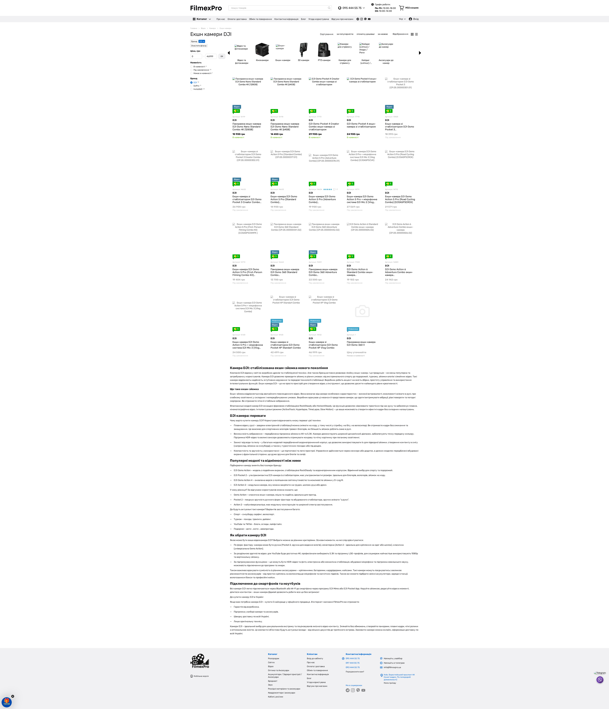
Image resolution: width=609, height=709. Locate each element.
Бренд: (194, 41)
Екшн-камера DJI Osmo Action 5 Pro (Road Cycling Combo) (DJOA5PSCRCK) (400, 199)
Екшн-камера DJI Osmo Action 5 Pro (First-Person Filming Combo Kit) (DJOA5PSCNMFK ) (247, 273)
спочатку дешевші (365, 34)
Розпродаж (273, 658)
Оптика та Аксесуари (278, 670)
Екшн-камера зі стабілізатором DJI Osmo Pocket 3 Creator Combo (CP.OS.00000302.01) (247, 200)
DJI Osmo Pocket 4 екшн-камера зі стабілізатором (361, 125)
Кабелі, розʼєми (275, 697)
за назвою (383, 34)
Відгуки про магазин (342, 19)
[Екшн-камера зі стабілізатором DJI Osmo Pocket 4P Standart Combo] (286, 311)
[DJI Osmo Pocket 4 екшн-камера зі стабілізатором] (362, 93)
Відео (270, 666)
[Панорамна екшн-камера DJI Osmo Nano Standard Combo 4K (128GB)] (248, 93)
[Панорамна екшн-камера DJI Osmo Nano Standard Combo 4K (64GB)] (286, 93)
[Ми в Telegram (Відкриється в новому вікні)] (358, 19)
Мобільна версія (201, 676)
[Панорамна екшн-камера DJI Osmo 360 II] (362, 311)
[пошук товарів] (329, 7)
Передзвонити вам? (355, 672)
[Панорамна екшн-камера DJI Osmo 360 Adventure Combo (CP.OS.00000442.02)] (324, 238)
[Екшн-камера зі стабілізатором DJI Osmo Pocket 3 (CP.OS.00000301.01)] (400, 93)
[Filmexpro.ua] (206, 660)
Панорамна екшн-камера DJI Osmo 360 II (361, 343)
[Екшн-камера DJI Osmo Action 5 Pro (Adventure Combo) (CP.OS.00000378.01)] (324, 166)
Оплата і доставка (237, 19)
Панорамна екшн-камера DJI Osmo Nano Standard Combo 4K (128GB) (246, 126)
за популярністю (345, 34)
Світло (271, 662)
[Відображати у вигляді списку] (416, 34)
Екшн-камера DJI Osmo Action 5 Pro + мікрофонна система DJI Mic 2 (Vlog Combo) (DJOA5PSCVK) (362, 200)
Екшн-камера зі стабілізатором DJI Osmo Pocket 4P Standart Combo (286, 345)
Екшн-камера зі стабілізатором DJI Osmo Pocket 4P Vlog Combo (323, 345)
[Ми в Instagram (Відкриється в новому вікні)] (361, 19)
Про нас (220, 19)
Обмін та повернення (260, 19)
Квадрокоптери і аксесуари (281, 693)
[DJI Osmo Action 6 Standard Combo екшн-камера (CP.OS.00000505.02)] (362, 238)
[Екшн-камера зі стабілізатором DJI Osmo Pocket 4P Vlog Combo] (324, 311)
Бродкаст (272, 681)
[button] (7, 702)
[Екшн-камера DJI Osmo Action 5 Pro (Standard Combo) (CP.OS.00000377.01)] (286, 166)
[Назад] (229, 53)
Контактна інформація (286, 19)
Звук (270, 685)
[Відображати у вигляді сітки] (412, 34)
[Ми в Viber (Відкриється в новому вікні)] (365, 19)
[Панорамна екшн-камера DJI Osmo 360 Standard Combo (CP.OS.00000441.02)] (286, 238)
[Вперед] (420, 53)
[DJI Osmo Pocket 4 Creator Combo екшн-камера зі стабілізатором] (324, 93)
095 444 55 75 (352, 8)
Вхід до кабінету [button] (315, 658)
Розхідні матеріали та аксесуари (284, 689)
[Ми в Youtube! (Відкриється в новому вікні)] (369, 19)
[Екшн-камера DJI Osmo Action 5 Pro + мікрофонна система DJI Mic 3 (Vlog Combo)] (248, 311)
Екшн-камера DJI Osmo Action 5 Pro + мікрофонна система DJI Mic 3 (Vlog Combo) (247, 346)
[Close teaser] (12, 696)
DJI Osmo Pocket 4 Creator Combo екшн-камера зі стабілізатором (324, 126)
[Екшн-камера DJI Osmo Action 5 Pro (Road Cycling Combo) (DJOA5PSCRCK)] (400, 166)
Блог (303, 19)
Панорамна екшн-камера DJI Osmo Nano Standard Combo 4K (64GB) (285, 126)
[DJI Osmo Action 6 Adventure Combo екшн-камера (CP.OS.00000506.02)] (400, 238)
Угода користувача (318, 19)
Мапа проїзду (390, 683)
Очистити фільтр (198, 46)
